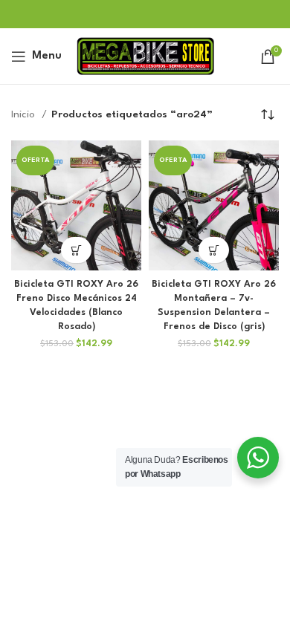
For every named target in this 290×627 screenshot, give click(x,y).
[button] (76, 250)
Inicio (24, 114)
